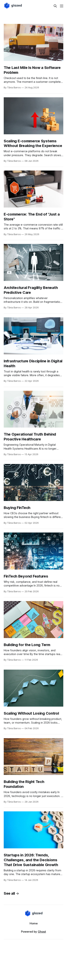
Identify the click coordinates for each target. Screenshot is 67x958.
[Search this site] (55, 6)
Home (34, 923)
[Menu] (62, 6)
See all (9, 893)
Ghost (42, 931)
